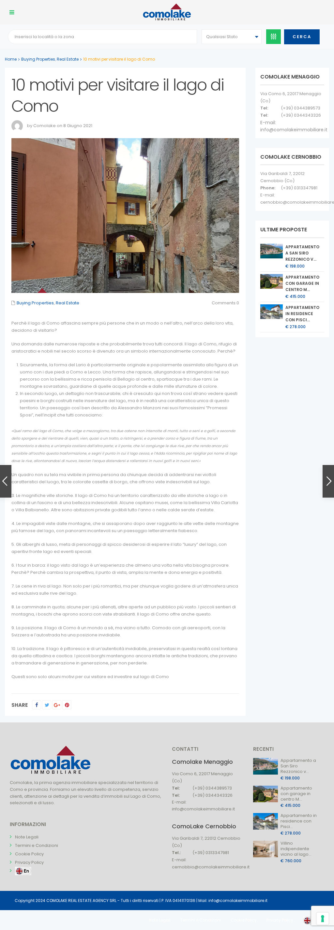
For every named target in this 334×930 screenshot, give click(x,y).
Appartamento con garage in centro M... (302, 283)
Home (11, 59)
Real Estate (68, 59)
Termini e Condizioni (36, 845)
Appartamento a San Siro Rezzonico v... (302, 253)
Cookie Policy (29, 854)
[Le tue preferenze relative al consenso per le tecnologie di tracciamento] (322, 918)
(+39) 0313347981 (299, 188)
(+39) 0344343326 (301, 115)
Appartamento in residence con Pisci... (302, 314)
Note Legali (26, 837)
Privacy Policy (29, 862)
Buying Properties (38, 59)
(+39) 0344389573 (300, 108)
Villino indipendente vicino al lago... (296, 848)
